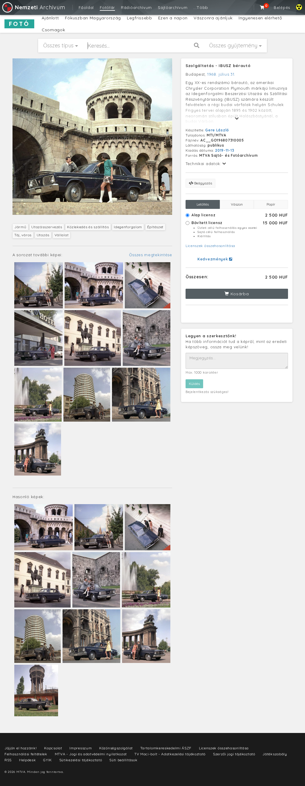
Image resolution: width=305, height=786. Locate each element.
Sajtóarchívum (172, 7)
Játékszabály (274, 754)
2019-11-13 (224, 150)
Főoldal (86, 7)
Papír (271, 204)
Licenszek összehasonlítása (210, 245)
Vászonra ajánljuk (213, 18)
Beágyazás (202, 183)
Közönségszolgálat (116, 748)
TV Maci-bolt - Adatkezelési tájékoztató (170, 754)
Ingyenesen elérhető (260, 18)
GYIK (47, 760)
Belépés (282, 7)
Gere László (217, 130)
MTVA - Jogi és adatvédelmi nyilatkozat (91, 754)
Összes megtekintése (150, 254)
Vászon (237, 204)
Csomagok (53, 29)
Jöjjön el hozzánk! (20, 748)
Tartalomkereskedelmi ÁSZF (166, 748)
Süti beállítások (123, 760)
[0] (262, 7)
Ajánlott (50, 18)
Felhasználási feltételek (25, 754)
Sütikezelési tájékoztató (80, 760)
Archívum (40, 7)
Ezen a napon (173, 18)
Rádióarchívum (136, 7)
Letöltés (203, 204)
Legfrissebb (139, 18)
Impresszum (80, 748)
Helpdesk (27, 760)
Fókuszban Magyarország (93, 18)
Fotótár (107, 7)
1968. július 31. (221, 74)
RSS (8, 760)
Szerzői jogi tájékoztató (234, 754)
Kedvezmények (213, 259)
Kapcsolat (53, 748)
